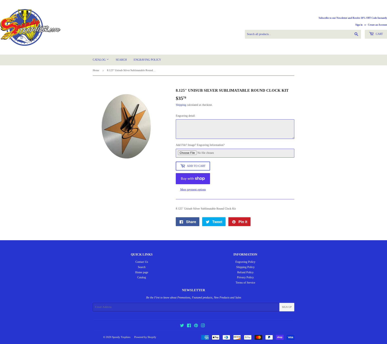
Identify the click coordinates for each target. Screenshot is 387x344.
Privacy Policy (245, 277)
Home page (141, 272)
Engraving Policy (147, 59)
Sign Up (287, 307)
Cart (379, 33)
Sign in (359, 24)
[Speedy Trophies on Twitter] (182, 326)
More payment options (193, 189)
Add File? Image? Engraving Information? (200, 145)
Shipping (181, 104)
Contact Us (141, 261)
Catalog (99, 59)
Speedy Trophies (121, 337)
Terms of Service (245, 282)
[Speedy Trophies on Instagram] (203, 326)
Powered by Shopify (145, 337)
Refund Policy (245, 272)
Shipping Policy (245, 267)
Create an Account (377, 24)
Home (96, 70)
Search (121, 59)
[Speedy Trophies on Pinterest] (196, 326)
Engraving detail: (186, 115)
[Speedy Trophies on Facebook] (189, 326)
